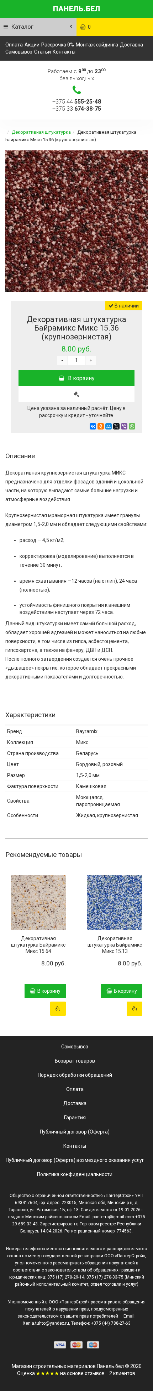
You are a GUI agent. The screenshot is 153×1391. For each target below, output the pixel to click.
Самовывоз (18, 52)
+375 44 (76, 101)
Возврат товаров (75, 1061)
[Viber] (124, 426)
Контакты (64, 52)
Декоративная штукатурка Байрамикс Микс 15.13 (115, 945)
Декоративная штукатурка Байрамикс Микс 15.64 (38, 945)
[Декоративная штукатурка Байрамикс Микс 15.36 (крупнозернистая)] (76, 221)
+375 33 (76, 108)
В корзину (81, 378)
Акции (32, 45)
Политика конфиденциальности (74, 1174)
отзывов (95, 1373)
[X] (116, 426)
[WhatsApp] (132, 426)
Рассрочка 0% (57, 45)
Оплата (14, 45)
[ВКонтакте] (93, 426)
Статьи (42, 52)
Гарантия (75, 1117)
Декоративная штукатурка (41, 132)
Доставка (131, 45)
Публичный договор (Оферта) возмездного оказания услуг (75, 1160)
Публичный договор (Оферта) (75, 1132)
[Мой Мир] (108, 426)
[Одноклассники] (100, 426)
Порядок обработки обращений (75, 1075)
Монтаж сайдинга (97, 45)
